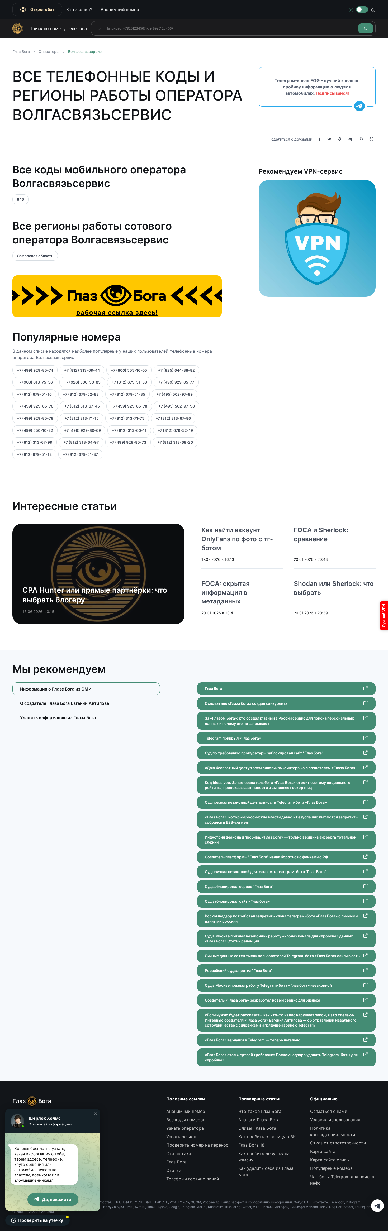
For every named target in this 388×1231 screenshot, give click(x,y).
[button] (95, 1113)
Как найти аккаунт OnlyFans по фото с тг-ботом (237, 539)
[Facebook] (319, 139)
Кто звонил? (79, 9)
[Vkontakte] (329, 139)
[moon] (373, 9)
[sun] (351, 9)
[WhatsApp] (361, 139)
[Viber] (371, 139)
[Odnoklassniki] (339, 139)
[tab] (86, 703)
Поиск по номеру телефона (58, 28)
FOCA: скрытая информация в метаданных (225, 592)
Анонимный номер (120, 9)
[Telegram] (350, 139)
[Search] (365, 28)
